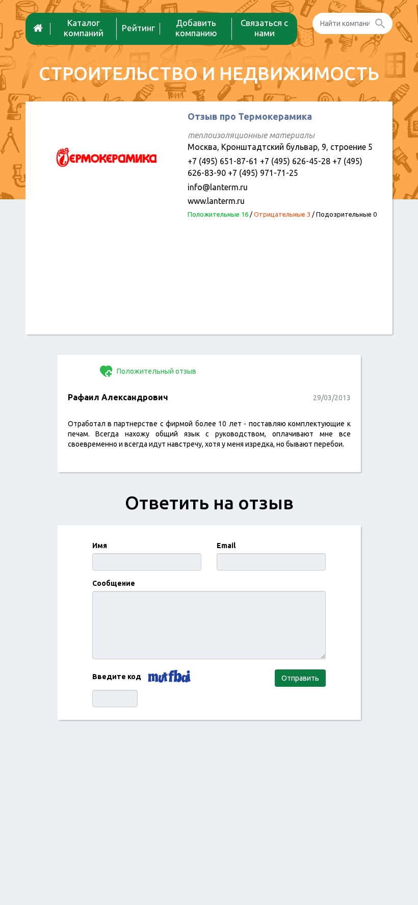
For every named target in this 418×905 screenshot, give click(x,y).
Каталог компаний (83, 28)
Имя (99, 545)
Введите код (116, 677)
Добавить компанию (196, 28)
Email (226, 545)
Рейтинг (138, 28)
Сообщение (113, 583)
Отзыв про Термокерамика (250, 116)
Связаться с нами (264, 28)
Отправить (300, 678)
